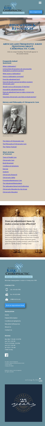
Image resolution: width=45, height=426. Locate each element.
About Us (8, 327)
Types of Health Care (9, 157)
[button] (40, 3)
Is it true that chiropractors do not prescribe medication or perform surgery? (17, 70)
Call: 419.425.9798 (15, 289)
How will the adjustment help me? (14, 90)
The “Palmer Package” (10, 147)
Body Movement (8, 163)
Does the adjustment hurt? (11, 79)
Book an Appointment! (36, 12)
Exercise (5, 169)
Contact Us (8, 330)
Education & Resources (12, 324)
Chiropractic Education (10, 192)
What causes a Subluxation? (12, 74)
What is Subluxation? (9, 66)
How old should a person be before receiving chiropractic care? (18, 83)
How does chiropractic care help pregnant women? (19, 97)
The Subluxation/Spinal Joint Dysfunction (16, 186)
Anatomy (6, 172)
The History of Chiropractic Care (13, 141)
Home (7, 315)
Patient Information (11, 318)
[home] (12, 7)
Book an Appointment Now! (15, 305)
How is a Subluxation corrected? (13, 76)
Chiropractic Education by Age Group (15, 189)
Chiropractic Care (8, 160)
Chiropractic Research (10, 175)
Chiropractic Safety (9, 178)
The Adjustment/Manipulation (12, 183)
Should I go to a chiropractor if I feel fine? (16, 87)
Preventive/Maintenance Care (12, 180)
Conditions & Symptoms (11, 166)
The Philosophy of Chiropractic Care (14, 144)
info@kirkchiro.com (15, 299)
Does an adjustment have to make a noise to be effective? (18, 93)
